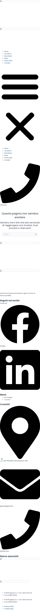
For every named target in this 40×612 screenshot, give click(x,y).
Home (6, 51)
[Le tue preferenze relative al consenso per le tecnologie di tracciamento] (2, 459)
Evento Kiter (8, 61)
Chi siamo (7, 54)
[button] (20, 106)
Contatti (7, 63)
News (6, 58)
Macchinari (8, 56)
